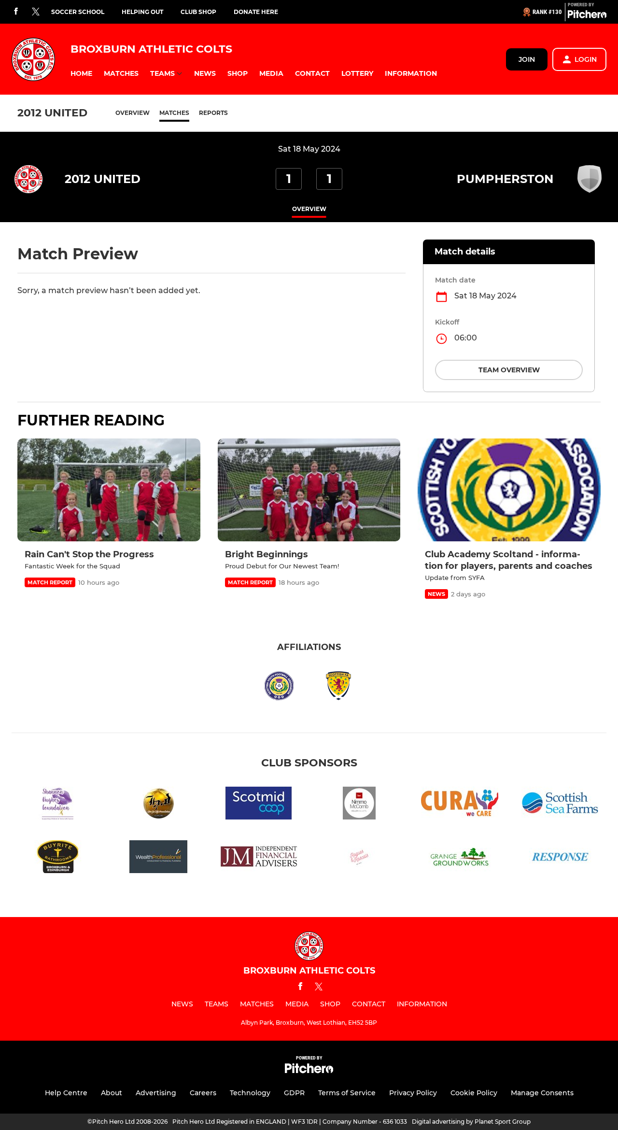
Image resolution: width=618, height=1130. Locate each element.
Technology (250, 1092)
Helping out (142, 11)
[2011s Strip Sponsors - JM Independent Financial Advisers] (258, 858)
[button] (81, 73)
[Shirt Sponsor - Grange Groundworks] (459, 858)
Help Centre (66, 1092)
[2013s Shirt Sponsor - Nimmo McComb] (359, 805)
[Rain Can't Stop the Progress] (108, 489)
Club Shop (198, 11)
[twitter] (36, 12)
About (111, 1092)
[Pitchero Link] (587, 16)
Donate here (256, 11)
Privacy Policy (413, 1092)
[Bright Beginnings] (309, 489)
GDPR (294, 1092)
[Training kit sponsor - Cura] (459, 805)
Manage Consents (542, 1092)
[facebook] (16, 12)
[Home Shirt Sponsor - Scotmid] (258, 805)
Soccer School (77, 11)
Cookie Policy (473, 1092)
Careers (203, 1092)
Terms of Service (347, 1092)
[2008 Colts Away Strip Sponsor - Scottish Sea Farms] (560, 805)
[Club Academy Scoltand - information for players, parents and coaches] (509, 489)
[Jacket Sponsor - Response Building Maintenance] (560, 858)
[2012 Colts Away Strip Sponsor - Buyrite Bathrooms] (58, 858)
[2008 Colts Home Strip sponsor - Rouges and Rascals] (359, 858)
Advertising (156, 1092)
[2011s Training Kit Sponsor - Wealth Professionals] (158, 858)
